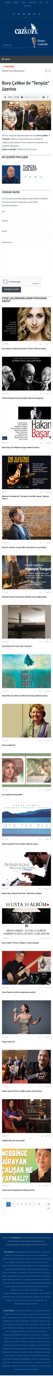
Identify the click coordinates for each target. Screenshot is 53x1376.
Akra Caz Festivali (33, 1255)
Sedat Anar (35, 1359)
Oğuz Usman (46, 1352)
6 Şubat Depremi (20, 1252)
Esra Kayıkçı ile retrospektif (12, 795)
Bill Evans (30, 1317)
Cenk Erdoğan (24, 1321)
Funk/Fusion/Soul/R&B (9, 1273)
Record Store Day (38, 1297)
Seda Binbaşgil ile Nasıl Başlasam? (20, 1359)
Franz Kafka (21, 1331)
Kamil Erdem (24, 1342)
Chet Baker (42, 1321)
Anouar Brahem (39, 1311)
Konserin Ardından (23, 1290)
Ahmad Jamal (19, 1311)
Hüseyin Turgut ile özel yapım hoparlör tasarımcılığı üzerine (24, 597)
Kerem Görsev (23, 1345)
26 (48, 1204)
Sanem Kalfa (6, 1359)
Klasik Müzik (33, 2)
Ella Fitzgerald (12, 1328)
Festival (35, 1266)
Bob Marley (46, 1317)
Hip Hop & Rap (26, 1279)
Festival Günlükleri (44, 1266)
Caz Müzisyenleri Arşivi (23, 1262)
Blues (41, 2)
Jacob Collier (45, 1335)
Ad (3, 212)
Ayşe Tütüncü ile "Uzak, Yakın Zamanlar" (17, 646)
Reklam (16, 2)
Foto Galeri (27, 6)
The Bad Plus (38, 1362)
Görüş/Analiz (46, 1273)
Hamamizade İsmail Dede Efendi (12, 1335)
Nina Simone (16, 1352)
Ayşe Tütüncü (42, 1314)
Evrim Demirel (42, 1328)
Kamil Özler (32, 1342)
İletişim (23, 2)
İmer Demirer (36, 1335)
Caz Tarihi (34, 1262)
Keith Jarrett (40, 1342)
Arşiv (23, 1259)
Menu (7, 59)
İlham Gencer (27, 1335)
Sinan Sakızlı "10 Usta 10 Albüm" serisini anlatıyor (20, 943)
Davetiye (5, 1266)
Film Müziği (8, 1269)
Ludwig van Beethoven (16, 1349)
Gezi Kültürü (33, 1273)
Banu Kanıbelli (12, 1317)
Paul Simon (27, 1355)
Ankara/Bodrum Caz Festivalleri (11, 1259)
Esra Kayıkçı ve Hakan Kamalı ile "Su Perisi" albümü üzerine (24, 349)
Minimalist (26, 1293)
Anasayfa (8, 2)
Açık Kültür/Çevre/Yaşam (33, 1252)
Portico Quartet (36, 1355)
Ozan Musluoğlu (9, 1355)
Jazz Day (7, 1286)
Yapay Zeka (40, 1300)
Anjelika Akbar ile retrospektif (13, 1141)
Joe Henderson (31, 1338)
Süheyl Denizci (28, 1362)
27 (48, 1209)
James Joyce (16, 1338)
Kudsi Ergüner (32, 1345)
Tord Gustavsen (25, 1366)
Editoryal (11, 1266)
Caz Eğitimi (12, 1262)
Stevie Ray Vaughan (17, 1362)
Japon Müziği (46, 1283)
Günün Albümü (24, 1276)
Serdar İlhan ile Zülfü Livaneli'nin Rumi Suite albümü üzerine (24, 696)
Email (5, 231)
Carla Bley (16, 1321)
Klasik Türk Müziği (32, 1286)
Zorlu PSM (34, 1304)
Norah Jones (24, 1352)
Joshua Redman (14, 1342)
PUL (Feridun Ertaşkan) (25, 1297)
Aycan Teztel (24, 1314)
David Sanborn (20, 1324)
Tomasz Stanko (6, 1366)
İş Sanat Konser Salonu (38, 1279)
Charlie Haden (33, 1321)
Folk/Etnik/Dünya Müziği (33, 1269)
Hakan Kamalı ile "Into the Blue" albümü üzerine (20, 844)
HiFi (47, 2)
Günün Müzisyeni (35, 1276)
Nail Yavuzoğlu (7, 1352)
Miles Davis (46, 1349)
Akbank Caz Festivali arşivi (13, 71)
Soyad (5, 221)
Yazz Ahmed (34, 1369)
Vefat (34, 1300)
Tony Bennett (15, 1366)
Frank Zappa (13, 1331)
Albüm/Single (43, 1255)
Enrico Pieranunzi (31, 1328)
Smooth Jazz (16, 1300)
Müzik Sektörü (34, 1293)
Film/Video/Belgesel (19, 1269)
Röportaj (9, 1300)
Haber (4, 1279)
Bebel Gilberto (22, 1317)
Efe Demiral (43, 1324)
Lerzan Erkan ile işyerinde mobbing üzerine (18, 1190)
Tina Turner (46, 1362)
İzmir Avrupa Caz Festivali (33, 1283)
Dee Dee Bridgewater (32, 1324)
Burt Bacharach (7, 1321)
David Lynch (11, 1324)
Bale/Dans (29, 1259)
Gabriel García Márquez (40, 1331)
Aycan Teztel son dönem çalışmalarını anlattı (19, 992)
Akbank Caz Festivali (21, 1255)
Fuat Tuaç (29, 1331)
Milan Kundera (38, 1349)
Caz (6, 1262)
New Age (42, 1293)
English (30, 1266)
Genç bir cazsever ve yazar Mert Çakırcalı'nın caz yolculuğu (24, 547)
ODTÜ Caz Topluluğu (35, 1352)
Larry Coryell (41, 1345)
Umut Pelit (42, 1366)
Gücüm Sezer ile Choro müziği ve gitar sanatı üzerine (22, 1091)
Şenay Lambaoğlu (44, 1359)
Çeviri (39, 1262)
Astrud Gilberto (14, 1314)
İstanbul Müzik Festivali (18, 1283)
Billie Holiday (38, 1317)
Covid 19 (45, 1262)
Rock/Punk (48, 1297)
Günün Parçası (46, 1276)
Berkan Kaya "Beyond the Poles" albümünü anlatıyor (22, 893)
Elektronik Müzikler (21, 1266)
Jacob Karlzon (7, 1338)
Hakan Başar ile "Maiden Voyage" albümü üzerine (20, 448)
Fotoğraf (44, 1269)
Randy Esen (45, 1355)
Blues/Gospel (47, 1259)
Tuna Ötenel (34, 1366)
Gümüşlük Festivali (13, 1276)
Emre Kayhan (21, 1328)
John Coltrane (41, 1338)
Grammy (4, 1276)
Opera (12, 1297)
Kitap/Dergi (14, 1286)
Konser (41, 1286)
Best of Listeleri (37, 1259)
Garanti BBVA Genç (22, 1273)
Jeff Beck (23, 1338)
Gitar (39, 1273)
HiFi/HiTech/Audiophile (14, 1279)
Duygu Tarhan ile (8, 1042)
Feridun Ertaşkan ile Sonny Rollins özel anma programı (22, 398)
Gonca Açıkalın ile (8, 745)
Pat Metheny (18, 1355)
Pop (16, 1297)
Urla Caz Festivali (27, 1300)
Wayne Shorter (25, 1369)
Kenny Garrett (13, 1345)
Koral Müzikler (34, 1290)
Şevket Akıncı (7, 1362)
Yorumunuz (7, 242)
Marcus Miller (28, 1349)
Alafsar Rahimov (29, 1311)
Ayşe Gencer (32, 1314)
